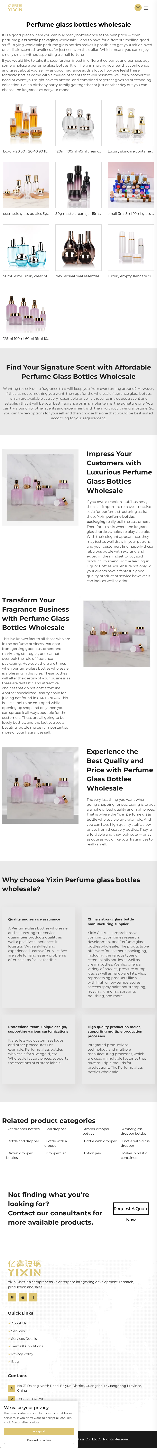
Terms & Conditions (27, 1346)
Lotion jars (92, 1153)
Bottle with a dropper (55, 1143)
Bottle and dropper (23, 1141)
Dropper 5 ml (56, 1153)
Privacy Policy (22, 1354)
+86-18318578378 (30, 1399)
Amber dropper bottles (96, 1131)
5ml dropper (56, 1129)
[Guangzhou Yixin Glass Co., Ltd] (15, 7)
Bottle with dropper (100, 1141)
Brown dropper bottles (19, 1155)
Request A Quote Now (131, 1210)
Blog (15, 1362)
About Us (19, 1323)
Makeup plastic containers (134, 1155)
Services (18, 1331)
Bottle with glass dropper (135, 1143)
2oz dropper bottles (24, 1129)
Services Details (24, 1339)
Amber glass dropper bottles (134, 1131)
